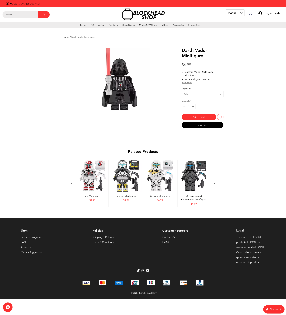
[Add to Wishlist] (220, 117)
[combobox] (202, 94)
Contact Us (168, 237)
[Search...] (44, 14)
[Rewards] (250, 13)
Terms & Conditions (103, 242)
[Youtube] (148, 270)
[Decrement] (184, 106)
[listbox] (235, 13)
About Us (26, 247)
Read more (187, 82)
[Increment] (193, 106)
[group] (143, 183)
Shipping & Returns (103, 237)
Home (66, 36)
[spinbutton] (188, 106)
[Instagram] (143, 270)
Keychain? (187, 88)
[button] (235, 13)
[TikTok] (138, 270)
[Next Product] (214, 183)
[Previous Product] (72, 183)
